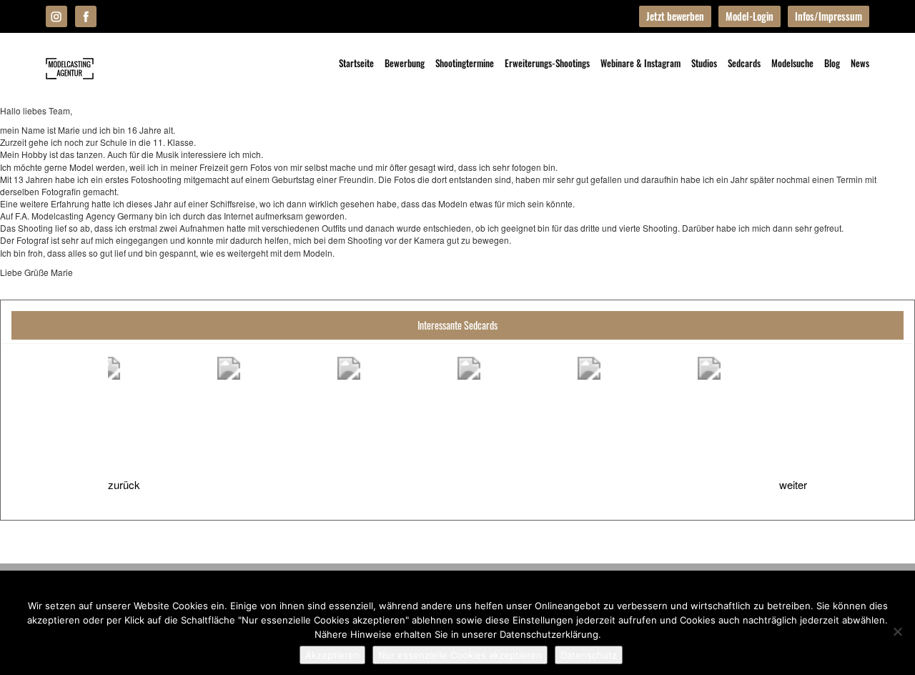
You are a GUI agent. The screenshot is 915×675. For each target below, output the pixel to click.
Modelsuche (792, 63)
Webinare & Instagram (640, 63)
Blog (832, 63)
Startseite (356, 63)
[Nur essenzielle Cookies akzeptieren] (897, 631)
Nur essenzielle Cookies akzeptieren (460, 655)
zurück (124, 484)
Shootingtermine (464, 63)
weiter (793, 484)
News (860, 63)
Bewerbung (405, 63)
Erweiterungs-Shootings (547, 63)
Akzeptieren (332, 655)
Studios (704, 63)
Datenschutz (588, 655)
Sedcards (744, 63)
